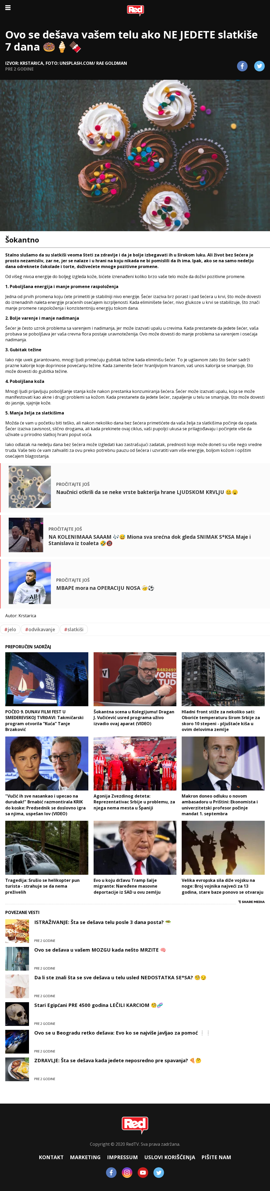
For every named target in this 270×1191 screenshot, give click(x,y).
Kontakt (51, 1157)
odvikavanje (40, 629)
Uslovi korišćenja (169, 1157)
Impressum (122, 1157)
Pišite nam (216, 1157)
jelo (10, 629)
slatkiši (74, 629)
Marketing (85, 1157)
